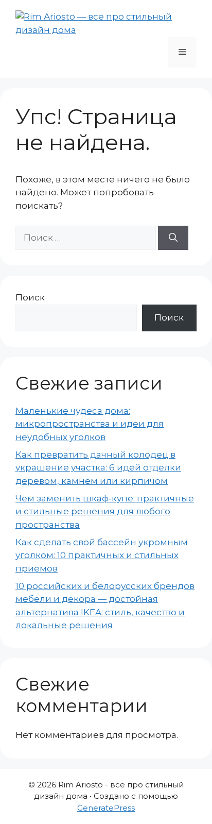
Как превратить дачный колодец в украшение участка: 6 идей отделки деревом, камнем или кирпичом (98, 467)
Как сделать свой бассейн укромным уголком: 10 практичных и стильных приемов (101, 555)
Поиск (30, 297)
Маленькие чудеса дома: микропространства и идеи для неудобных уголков (89, 424)
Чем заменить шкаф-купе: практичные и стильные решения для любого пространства (104, 511)
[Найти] (173, 238)
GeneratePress (106, 808)
